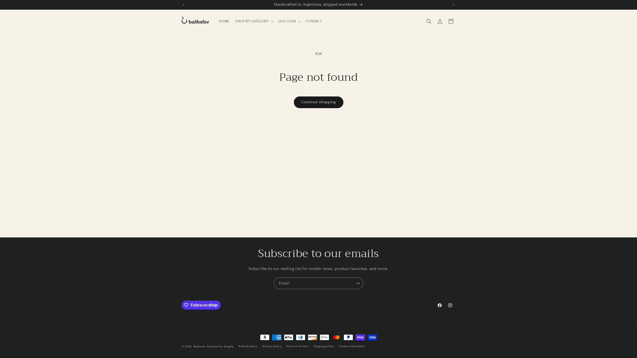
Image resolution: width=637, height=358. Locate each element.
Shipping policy (324, 346)
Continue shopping (318, 102)
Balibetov (200, 346)
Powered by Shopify (220, 346)
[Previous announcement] (183, 4)
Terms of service (297, 346)
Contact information (352, 346)
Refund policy (248, 346)
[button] (253, 21)
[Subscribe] (357, 283)
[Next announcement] (453, 4)
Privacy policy (271, 346)
